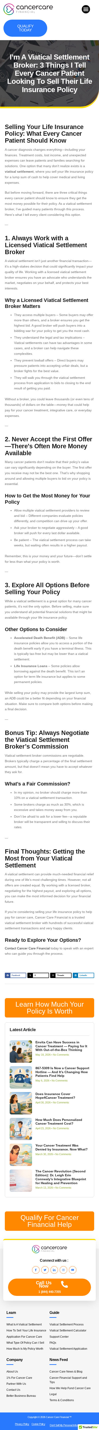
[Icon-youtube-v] (72, 1270)
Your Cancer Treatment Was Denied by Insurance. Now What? (61, 1147)
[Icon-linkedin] (54, 1270)
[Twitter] (45, 1270)
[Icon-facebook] (36, 1270)
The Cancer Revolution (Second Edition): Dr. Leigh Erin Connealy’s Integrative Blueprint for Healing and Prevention (60, 1177)
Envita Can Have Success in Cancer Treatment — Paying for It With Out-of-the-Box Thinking (61, 1046)
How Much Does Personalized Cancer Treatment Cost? (58, 1122)
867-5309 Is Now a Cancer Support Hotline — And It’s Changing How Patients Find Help (62, 1072)
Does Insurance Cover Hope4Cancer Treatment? (55, 1096)
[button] (86, 9)
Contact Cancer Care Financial (27, 948)
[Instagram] (63, 1270)
